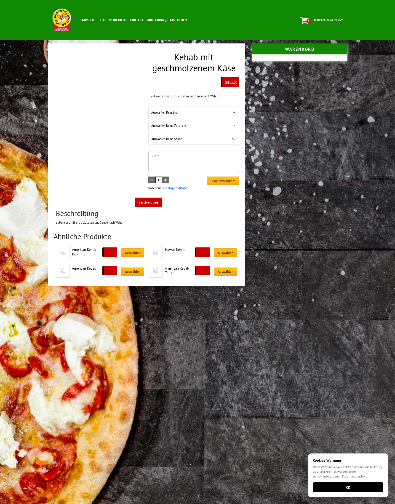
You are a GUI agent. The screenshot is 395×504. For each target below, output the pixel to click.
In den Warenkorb (223, 181)
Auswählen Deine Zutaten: (168, 125)
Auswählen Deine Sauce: (167, 139)
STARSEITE (87, 20)
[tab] (148, 202)
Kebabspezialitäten (175, 188)
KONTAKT (137, 20)
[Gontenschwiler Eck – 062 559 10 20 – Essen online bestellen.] (61, 20)
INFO (102, 20)
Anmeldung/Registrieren (167, 20)
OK (348, 487)
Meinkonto (117, 20)
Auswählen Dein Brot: (165, 112)
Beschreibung (148, 202)
